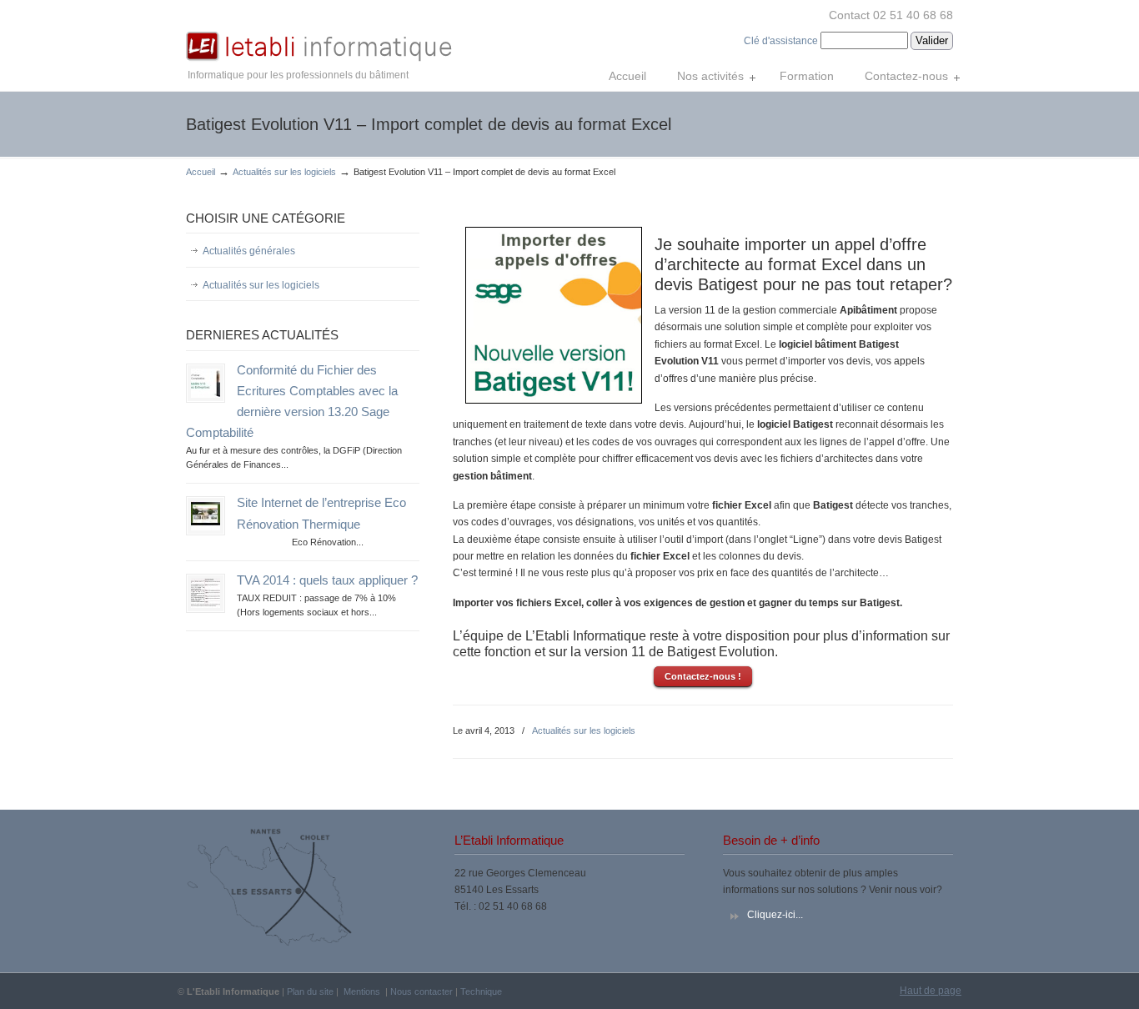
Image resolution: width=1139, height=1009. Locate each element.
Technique (481, 991)
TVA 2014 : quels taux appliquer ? (327, 580)
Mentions (362, 991)
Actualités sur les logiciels (284, 172)
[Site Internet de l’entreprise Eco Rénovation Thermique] (205, 527)
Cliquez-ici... (775, 915)
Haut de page (930, 990)
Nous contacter (421, 991)
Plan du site (310, 991)
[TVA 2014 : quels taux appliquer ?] (205, 605)
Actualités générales (249, 251)
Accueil (200, 172)
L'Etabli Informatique (319, 34)
